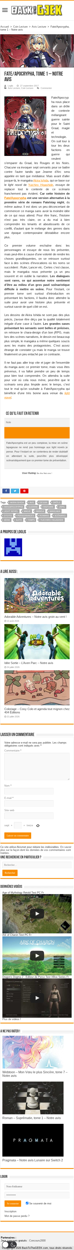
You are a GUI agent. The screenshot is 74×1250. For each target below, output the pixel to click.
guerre (33, 507)
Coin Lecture (20, 26)
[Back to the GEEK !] (37, 9)
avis (31, 502)
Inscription (10, 1211)
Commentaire (12, 750)
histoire (48, 507)
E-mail (8, 798)
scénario (60, 515)
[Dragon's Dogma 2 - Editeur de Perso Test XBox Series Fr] (37, 998)
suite (19, 520)
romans (44, 515)
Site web (9, 810)
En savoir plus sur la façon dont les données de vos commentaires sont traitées (35, 850)
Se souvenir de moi (39, 1203)
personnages (25, 515)
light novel (11, 511)
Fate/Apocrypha (15, 198)
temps (31, 520)
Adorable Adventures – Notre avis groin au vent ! (35, 616)
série (7, 520)
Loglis (10, 86)
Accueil (4, 26)
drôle (56, 502)
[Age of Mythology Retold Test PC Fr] (37, 913)
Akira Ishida (40, 180)
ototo (8, 515)
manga (40, 511)
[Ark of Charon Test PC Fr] (37, 956)
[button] (9, 1244)
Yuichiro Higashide (40, 184)
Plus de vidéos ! (11, 1019)
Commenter (46, 88)
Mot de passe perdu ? (17, 1215)
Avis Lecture (39, 26)
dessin (43, 502)
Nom (7, 785)
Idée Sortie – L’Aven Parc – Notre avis (28, 663)
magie (27, 511)
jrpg (62, 507)
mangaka (55, 511)
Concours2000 (37, 1240)
